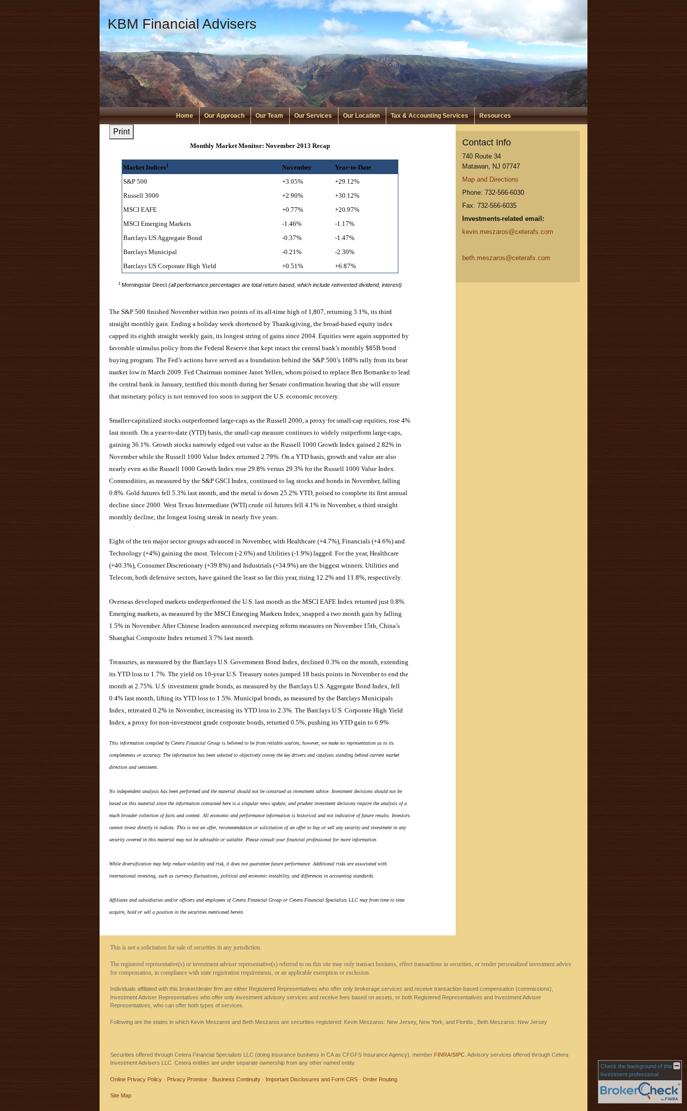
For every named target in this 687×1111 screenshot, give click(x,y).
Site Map (120, 1095)
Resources (495, 115)
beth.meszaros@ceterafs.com (506, 258)
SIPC (458, 1055)
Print (121, 131)
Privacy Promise (187, 1079)
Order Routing (380, 1079)
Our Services (313, 115)
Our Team (269, 115)
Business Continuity (236, 1079)
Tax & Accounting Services (429, 115)
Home (184, 115)
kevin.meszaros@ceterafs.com (507, 231)
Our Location (361, 115)
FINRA (442, 1055)
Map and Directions (490, 179)
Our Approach (224, 115)
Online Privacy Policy (136, 1079)
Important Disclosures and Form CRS (312, 1079)
